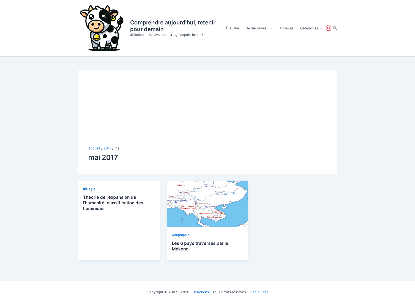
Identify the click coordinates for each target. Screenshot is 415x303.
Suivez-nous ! (329, 28)
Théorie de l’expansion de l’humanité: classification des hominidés (113, 203)
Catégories (309, 28)
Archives (286, 28)
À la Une (232, 28)
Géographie (180, 235)
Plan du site (258, 292)
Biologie (89, 189)
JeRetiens (201, 292)
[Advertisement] (207, 113)
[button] (270, 28)
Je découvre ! (257, 28)
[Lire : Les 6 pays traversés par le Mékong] (208, 203)
